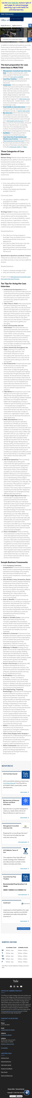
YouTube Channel (9, 783)
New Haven (4, 1072)
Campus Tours (5, 1058)
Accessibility (4, 1048)
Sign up (29, 18)
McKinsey (13, 147)
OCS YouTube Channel (10, 774)
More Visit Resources (7, 1075)
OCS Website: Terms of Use (10, 851)
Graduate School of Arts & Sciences (12, 1011)
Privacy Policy (11, 1089)
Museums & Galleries (6, 1068)
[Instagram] (14, 986)
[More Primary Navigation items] (30, 25)
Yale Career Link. (24, 99)
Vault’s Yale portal (23, 111)
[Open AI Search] (26, 1092)
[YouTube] (21, 986)
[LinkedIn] (17, 986)
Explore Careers (16, 25)
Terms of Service (20, 1089)
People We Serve (5, 25)
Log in (25, 18)
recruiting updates (17, 77)
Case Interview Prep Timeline (9, 878)
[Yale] (16, 981)
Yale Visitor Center (6, 1065)
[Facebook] (10, 986)
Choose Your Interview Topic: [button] (12, 39)
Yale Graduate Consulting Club (13, 141)
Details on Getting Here (7, 1044)
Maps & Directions (6, 1061)
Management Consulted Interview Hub (11, 827)
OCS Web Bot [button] (13, 3)
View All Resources (23, 928)
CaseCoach (6, 903)
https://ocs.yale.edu (6, 1035)
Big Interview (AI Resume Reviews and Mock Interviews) (11, 802)
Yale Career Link (11, 121)
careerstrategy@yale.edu (8, 1030)
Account (20, 121)
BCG (18, 147)
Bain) (25, 147)
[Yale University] (7, 14)
